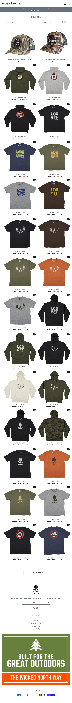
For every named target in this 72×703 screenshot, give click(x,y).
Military (36, 618)
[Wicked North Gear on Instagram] (34, 608)
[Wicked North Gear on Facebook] (37, 608)
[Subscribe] (49, 602)
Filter (11, 22)
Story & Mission (36, 615)
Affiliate (36, 620)
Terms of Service (36, 626)
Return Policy (36, 629)
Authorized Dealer (36, 623)
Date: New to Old (45, 22)
